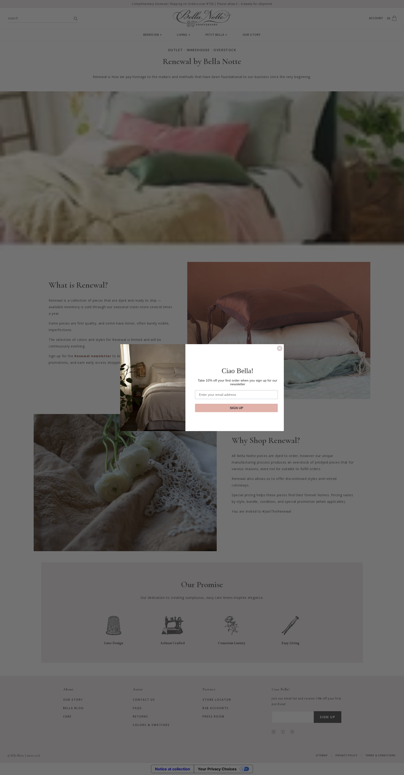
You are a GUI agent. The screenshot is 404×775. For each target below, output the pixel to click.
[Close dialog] (279, 348)
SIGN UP (236, 408)
